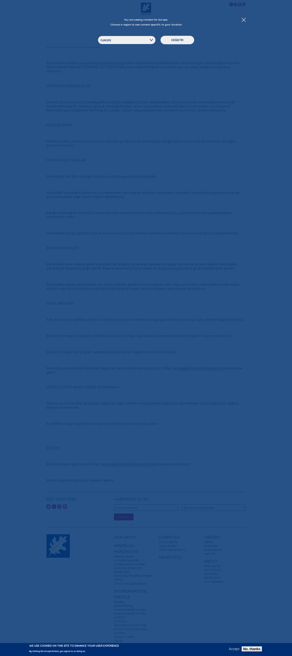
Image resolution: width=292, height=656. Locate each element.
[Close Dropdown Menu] (243, 20)
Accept (234, 649)
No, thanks (251, 649)
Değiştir (177, 40)
